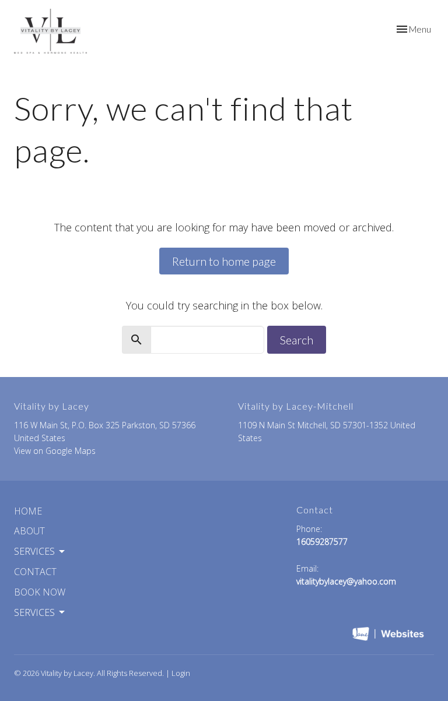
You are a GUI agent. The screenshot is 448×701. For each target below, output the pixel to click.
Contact (35, 571)
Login (181, 673)
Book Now (39, 592)
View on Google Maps (55, 450)
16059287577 (322, 541)
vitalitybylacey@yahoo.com (346, 581)
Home (28, 511)
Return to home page (224, 261)
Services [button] (34, 551)
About (29, 530)
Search (296, 340)
